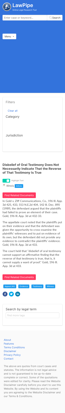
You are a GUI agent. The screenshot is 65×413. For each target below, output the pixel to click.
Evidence (24, 286)
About (7, 339)
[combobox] (32, 17)
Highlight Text (17, 180)
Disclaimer (10, 351)
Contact (8, 358)
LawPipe (22, 5)
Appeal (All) (10, 286)
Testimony (37, 286)
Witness (50, 286)
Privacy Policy (12, 354)
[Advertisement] (32, 66)
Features (9, 343)
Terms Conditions (14, 347)
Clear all (13, 110)
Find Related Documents (19, 195)
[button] (5, 294)
